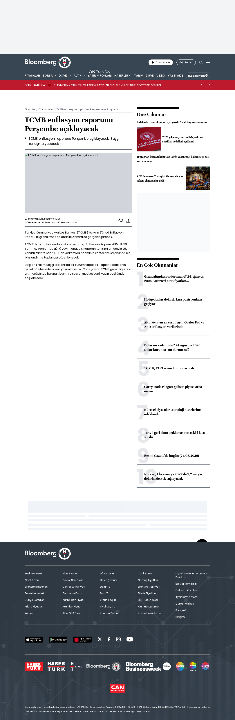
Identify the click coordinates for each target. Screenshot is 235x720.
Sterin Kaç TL (108, 600)
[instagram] (118, 640)
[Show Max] (205, 666)
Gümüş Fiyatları (148, 580)
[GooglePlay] (58, 639)
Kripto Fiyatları (34, 606)
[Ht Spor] (76, 666)
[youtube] (129, 640)
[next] (209, 85)
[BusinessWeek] (198, 75)
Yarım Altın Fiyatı (73, 600)
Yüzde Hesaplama (149, 613)
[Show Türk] (192, 666)
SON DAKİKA (35, 85)
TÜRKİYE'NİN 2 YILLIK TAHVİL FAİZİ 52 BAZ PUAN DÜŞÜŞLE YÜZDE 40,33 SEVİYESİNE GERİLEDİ (107, 85)
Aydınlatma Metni (187, 597)
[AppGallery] (82, 639)
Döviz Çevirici (108, 580)
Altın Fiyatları (70, 573)
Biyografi (181, 610)
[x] (99, 640)
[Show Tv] (180, 666)
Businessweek (33, 573)
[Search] (201, 62)
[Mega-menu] (208, 62)
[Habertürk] (34, 666)
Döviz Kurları (107, 573)
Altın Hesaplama (148, 606)
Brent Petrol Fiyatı (149, 587)
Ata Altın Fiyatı (71, 606)
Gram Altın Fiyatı (72, 580)
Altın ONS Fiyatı (71, 613)
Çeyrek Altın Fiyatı (73, 587)
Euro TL (104, 593)
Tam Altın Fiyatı (72, 593)
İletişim (180, 617)
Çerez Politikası (185, 603)
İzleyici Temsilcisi (186, 584)
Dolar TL (105, 587)
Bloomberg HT (33, 109)
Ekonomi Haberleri (36, 587)
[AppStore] (34, 639)
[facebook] (109, 640)
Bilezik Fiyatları (147, 593)
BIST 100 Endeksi (148, 600)
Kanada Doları (109, 613)
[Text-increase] (121, 220)
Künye (29, 613)
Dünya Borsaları (34, 600)
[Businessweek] (148, 666)
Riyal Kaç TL (107, 606)
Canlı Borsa (145, 573)
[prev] (201, 85)
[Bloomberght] (48, 62)
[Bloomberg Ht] (103, 666)
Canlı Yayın (32, 580)
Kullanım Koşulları (187, 590)
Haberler (48, 109)
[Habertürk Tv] (56, 666)
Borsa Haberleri (34, 593)
